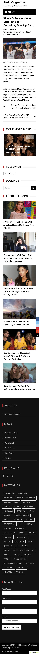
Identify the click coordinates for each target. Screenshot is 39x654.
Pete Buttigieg (21, 537)
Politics (7, 541)
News (10, 100)
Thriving (26, 100)
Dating (17, 507)
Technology (8, 568)
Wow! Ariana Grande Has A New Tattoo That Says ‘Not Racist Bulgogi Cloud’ (18, 291)
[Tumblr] (37, 335)
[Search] (33, 188)
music (21, 533)
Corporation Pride (11, 502)
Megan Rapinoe (23, 89)
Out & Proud (18, 100)
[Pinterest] (37, 328)
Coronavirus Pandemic (26, 498)
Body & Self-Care (11, 433)
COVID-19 (7, 507)
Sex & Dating (9, 448)
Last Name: (6, 598)
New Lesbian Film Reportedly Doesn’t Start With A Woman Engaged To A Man (17, 356)
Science (16, 555)
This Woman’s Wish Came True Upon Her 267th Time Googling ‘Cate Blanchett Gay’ (17, 258)
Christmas (22, 493)
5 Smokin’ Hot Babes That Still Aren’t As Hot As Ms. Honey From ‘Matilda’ (18, 225)
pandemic (7, 537)
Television (21, 568)
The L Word (8, 572)
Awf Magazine (14, 2)
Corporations (28, 502)
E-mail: (4, 617)
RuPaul (6, 555)
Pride (30, 541)
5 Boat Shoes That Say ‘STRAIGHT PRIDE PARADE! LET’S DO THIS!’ (16, 116)
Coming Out (8, 498)
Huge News (9, 453)
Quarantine (8, 546)
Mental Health (9, 533)
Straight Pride (19, 559)
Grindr (6, 520)
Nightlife (31, 533)
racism (6, 550)
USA (8, 97)
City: (3, 608)
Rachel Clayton (21, 62)
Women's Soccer (17, 97)
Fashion (7, 515)
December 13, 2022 (13, 152)
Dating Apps (28, 507)
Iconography (9, 524)
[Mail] (37, 331)
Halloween (17, 520)
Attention (6, 89)
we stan (19, 572)
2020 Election (9, 493)
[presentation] (28, 137)
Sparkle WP (15, 648)
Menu (11, 12)
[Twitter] (37, 322)
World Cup (28, 97)
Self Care (27, 555)
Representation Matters (23, 550)
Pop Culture (19, 541)
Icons (20, 524)
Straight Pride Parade (13, 563)
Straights (30, 563)
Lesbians (7, 528)
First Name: (6, 589)
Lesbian (14, 89)
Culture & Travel (10, 438)
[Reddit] (37, 325)
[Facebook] (37, 319)
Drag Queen (8, 511)
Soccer (19, 95)
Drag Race (21, 511)
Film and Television (21, 515)
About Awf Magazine (12, 414)
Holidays (29, 520)
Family (31, 511)
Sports (24, 95)
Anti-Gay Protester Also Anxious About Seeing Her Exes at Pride (23, 106)
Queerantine (22, 546)
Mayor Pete (19, 528)
